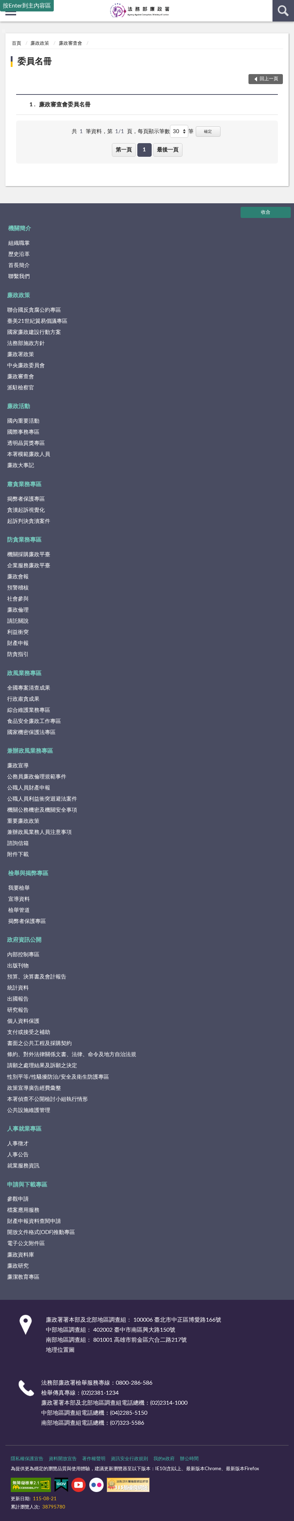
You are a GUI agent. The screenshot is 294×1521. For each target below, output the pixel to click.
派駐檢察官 (20, 387)
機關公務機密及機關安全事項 (42, 810)
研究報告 (18, 1010)
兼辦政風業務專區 (30, 751)
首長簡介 (19, 265)
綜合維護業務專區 (28, 710)
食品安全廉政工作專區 (34, 721)
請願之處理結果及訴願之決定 (42, 1065)
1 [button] (144, 149)
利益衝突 (18, 632)
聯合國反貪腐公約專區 (34, 310)
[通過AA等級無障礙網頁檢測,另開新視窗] (31, 1486)
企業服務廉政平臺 (28, 565)
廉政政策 (39, 43)
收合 (265, 212)
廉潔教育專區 (23, 1277)
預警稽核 (18, 588)
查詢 (283, 10)
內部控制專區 (23, 954)
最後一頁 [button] (168, 149)
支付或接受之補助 (28, 1032)
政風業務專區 (24, 673)
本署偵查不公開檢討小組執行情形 (47, 1099)
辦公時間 (189, 1459)
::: (3, 31)
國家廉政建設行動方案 (34, 332)
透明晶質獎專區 (26, 443)
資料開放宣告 (63, 1459)
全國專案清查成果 (28, 688)
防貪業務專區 (24, 540)
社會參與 (18, 599)
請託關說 (18, 621)
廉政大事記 (20, 465)
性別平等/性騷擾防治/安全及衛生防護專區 (58, 1077)
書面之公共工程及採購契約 (39, 1043)
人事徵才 (18, 1143)
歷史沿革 (19, 254)
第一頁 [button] (124, 149)
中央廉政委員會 (26, 365)
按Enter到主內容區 (27, 6)
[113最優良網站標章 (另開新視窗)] (128, 1486)
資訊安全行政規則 (129, 1459)
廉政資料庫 (20, 1255)
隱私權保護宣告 (27, 1459)
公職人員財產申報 (28, 788)
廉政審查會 (70, 43)
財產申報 (18, 643)
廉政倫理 (18, 610)
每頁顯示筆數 (154, 131)
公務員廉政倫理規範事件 (36, 776)
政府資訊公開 (24, 940)
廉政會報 (18, 576)
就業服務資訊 (23, 1165)
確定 (208, 131)
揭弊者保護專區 (26, 499)
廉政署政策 (20, 354)
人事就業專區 (24, 1129)
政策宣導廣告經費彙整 (34, 1088)
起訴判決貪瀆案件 (28, 521)
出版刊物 (18, 965)
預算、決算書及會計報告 (36, 977)
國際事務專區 (23, 432)
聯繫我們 (19, 276)
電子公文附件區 (26, 1243)
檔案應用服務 (23, 1210)
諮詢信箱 (18, 843)
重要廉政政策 (23, 821)
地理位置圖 (60, 1350)
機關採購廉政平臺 (28, 554)
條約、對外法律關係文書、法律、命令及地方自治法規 (71, 1054)
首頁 (16, 43)
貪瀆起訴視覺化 (26, 510)
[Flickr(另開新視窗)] (96, 1486)
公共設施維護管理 (28, 1110)
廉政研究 (18, 1266)
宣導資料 (19, 899)
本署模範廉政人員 (28, 454)
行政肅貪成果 (23, 699)
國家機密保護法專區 (31, 732)
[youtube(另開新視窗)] (78, 1486)
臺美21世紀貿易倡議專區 (37, 321)
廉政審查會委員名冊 (65, 104)
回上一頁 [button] (269, 79)
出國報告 (18, 999)
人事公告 (18, 1154)
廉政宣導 (18, 765)
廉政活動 (18, 406)
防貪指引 (18, 654)
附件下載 (18, 854)
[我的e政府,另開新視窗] (61, 1486)
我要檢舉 (19, 888)
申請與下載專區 (27, 1184)
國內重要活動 (23, 421)
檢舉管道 (19, 910)
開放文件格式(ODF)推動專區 (41, 1232)
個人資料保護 (23, 1021)
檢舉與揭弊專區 (28, 873)
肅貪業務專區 (24, 484)
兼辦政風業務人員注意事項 (39, 832)
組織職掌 (19, 243)
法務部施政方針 (26, 343)
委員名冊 (35, 61)
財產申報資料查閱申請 (34, 1221)
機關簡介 (19, 228)
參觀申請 (18, 1199)
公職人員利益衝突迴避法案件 (42, 799)
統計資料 (18, 988)
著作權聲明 (93, 1459)
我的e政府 (164, 1459)
